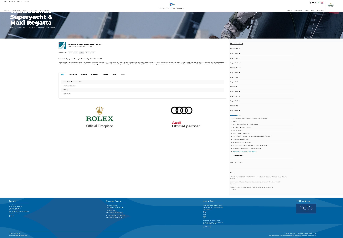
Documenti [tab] (73, 75)
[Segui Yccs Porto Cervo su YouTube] (313, 3)
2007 (93, 52)
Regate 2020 (234, 77)
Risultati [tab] (94, 75)
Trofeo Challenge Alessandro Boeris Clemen (245, 124)
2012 (82, 52)
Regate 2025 (234, 53)
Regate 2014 (234, 106)
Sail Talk (27, 1)
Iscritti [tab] (84, 75)
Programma (67, 94)
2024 (204, 211)
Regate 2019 (234, 82)
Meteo (306, 10)
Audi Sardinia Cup (238, 130)
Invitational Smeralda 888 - (240, 139)
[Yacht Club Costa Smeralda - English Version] (322, 3)
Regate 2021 (234, 72)
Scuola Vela (34, 10)
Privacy (11, 233)
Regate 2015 (234, 101)
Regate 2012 (234, 115)
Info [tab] (62, 75)
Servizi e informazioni (69, 86)
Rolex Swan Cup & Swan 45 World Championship (247, 148)
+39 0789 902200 (15, 208)
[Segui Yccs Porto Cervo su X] (315, 3)
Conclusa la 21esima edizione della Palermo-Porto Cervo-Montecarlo (251, 187)
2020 (204, 217)
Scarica (207, 226)
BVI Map (65, 90)
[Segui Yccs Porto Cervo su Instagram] (310, 3)
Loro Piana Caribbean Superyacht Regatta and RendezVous (250, 118)
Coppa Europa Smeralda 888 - (241, 133)
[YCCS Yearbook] (306, 208)
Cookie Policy (17, 233)
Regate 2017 (234, 91)
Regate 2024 (234, 58)
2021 (204, 216)
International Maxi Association (72, 82)
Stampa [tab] (105, 75)
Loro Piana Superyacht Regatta (242, 127)
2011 (87, 52)
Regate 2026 (234, 49)
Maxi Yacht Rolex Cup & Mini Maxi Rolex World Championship (250, 145)
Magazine (19, 1)
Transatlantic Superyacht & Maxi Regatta (244, 151)
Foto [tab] (114, 75)
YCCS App (12, 1)
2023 (204, 212)
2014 (70, 52)
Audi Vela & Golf (237, 121)
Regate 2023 (234, 63)
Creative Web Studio (21, 235)
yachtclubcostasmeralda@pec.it (20, 211)
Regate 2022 (234, 68)
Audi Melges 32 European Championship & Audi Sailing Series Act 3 (252, 136)
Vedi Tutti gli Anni (236, 162)
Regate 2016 (234, 96)
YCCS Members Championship (242, 142)
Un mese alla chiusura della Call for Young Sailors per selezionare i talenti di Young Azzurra (258, 177)
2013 (76, 52)
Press (312, 10)
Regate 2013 (234, 110)
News (5, 1)
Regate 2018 (234, 87)
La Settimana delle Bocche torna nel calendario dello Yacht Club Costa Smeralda (255, 182)
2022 (204, 214)
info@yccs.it (16, 209)
